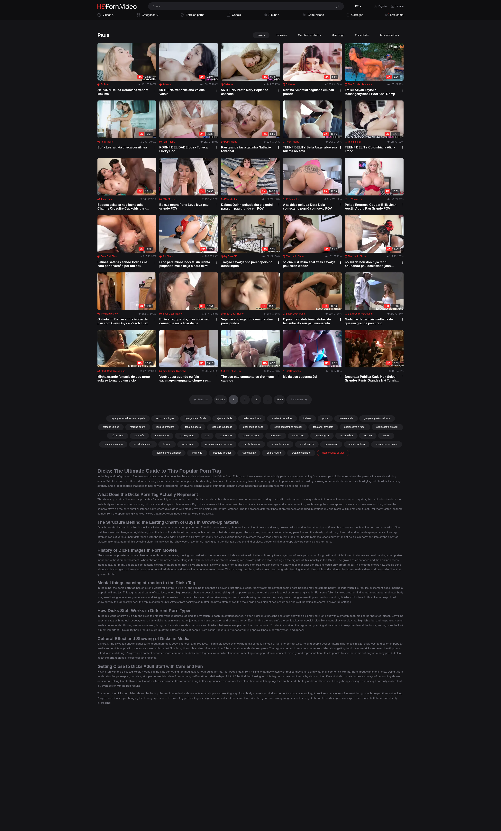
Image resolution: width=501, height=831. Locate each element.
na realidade (162, 435)
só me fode (117, 435)
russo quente (249, 452)
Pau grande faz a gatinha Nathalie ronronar (246, 149)
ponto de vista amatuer (169, 452)
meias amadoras (252, 418)
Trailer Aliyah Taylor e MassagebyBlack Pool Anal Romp (370, 91)
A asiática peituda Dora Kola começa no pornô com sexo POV (307, 206)
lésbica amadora (165, 427)
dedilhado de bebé (253, 427)
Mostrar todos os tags (333, 452)
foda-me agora (193, 427)
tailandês (139, 435)
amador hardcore (143, 444)
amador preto (307, 444)
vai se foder (188, 444)
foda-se (307, 418)
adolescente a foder (354, 427)
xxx (207, 435)
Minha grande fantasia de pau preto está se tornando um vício (123, 378)
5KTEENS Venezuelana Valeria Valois (182, 91)
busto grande (346, 418)
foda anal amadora (323, 427)
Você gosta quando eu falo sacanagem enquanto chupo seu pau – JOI (183, 378)
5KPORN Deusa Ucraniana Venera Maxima (122, 91)
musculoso (275, 435)
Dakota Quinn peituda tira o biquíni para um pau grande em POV (247, 206)
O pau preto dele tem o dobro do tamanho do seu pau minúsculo (307, 321)
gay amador (331, 444)
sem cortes (298, 435)
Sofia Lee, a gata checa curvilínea (122, 147)
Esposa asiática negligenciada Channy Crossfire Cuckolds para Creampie (121, 206)
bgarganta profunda (195, 418)
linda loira (197, 452)
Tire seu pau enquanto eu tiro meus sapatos (247, 378)
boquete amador (222, 452)
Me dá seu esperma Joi (300, 376)
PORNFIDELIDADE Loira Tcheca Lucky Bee (183, 149)
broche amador (251, 435)
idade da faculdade (222, 427)
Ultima (279, 399)
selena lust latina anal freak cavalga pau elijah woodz (309, 264)
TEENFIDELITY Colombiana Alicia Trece (370, 149)
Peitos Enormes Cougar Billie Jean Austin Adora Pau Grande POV (370, 206)
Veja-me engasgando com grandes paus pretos (247, 321)
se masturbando (280, 444)
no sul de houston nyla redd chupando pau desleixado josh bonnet (368, 264)
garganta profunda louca (377, 418)
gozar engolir (322, 435)
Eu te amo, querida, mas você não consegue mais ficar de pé (184, 321)
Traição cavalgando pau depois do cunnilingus (246, 264)
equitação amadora (282, 418)
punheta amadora (113, 444)
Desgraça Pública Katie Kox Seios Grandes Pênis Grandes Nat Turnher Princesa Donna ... (372, 378)
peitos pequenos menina (218, 444)
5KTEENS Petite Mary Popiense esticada (244, 91)
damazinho (226, 435)
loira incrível (346, 435)
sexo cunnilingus (165, 418)
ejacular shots (224, 418)
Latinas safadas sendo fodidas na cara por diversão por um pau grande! (122, 264)
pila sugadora (187, 435)
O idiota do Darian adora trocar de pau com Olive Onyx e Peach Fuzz (122, 321)
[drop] (155, 90)
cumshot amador (251, 444)
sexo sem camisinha (386, 444)
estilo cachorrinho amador (288, 427)
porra (325, 418)
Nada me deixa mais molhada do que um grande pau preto (369, 321)
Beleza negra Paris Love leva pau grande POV (184, 206)
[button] (339, 6)
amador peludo (357, 444)
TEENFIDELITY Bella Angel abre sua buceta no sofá (310, 149)
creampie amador (301, 452)
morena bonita (137, 427)
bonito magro (274, 452)
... (268, 399)
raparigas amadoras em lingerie (128, 418)
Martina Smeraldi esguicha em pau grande (308, 91)
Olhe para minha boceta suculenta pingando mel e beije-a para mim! (184, 264)
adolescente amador (387, 427)
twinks (386, 435)
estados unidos (111, 427)
